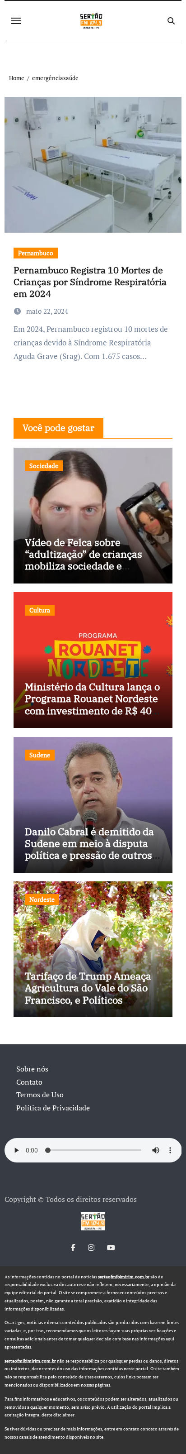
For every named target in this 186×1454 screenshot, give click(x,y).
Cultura (39, 610)
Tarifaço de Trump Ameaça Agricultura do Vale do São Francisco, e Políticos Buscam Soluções (88, 993)
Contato (29, 1082)
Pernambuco (35, 253)
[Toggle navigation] (16, 21)
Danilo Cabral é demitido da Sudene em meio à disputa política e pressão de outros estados (89, 849)
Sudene (39, 755)
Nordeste (42, 899)
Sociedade (43, 465)
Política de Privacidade (53, 1108)
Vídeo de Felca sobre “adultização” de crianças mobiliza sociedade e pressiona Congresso (83, 560)
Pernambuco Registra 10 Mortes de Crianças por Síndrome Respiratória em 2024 (90, 282)
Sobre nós (32, 1069)
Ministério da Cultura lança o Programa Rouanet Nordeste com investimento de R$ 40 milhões (92, 704)
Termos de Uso (40, 1095)
